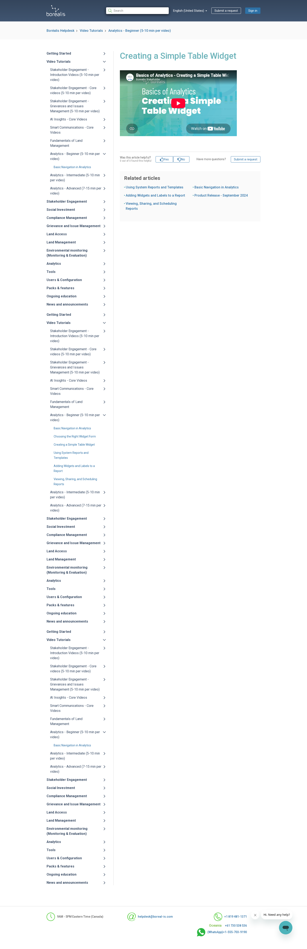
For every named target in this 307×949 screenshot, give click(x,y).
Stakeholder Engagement (67, 201)
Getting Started (59, 53)
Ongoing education (61, 296)
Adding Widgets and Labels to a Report (155, 195)
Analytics (54, 264)
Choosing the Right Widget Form (75, 436)
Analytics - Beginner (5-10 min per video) (139, 31)
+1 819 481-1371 (235, 916)
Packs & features (60, 288)
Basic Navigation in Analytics (72, 167)
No (183, 159)
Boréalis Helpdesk (60, 31)
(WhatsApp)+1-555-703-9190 (227, 932)
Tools (51, 272)
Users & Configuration (64, 280)
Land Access (57, 234)
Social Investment (61, 210)
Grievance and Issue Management (73, 226)
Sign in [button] (252, 11)
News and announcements (67, 304)
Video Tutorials (91, 31)
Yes (166, 159)
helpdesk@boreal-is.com (155, 916)
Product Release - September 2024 (221, 195)
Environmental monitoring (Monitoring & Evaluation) (67, 252)
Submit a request (226, 11)
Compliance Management (67, 218)
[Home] (56, 10)
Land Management (61, 242)
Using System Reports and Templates (154, 187)
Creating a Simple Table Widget (74, 444)
